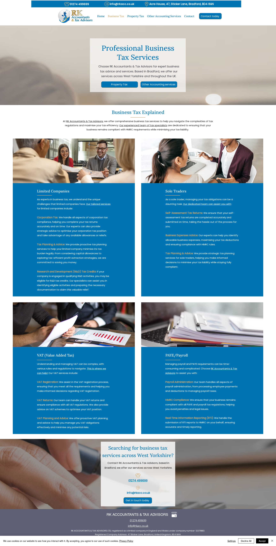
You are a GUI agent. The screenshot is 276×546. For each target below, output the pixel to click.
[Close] (272, 540)
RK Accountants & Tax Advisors (84, 121)
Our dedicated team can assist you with (207, 204)
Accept (262, 540)
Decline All (246, 540)
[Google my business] (174, 514)
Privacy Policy (126, 540)
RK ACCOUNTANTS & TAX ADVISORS (137, 515)
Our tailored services (98, 204)
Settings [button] (231, 540)
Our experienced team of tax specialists (143, 125)
